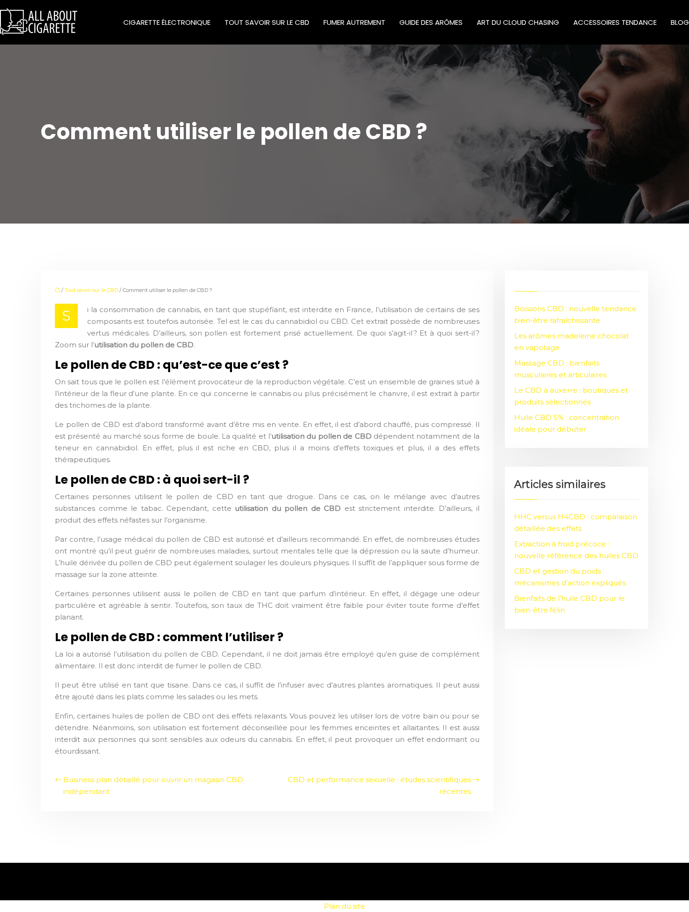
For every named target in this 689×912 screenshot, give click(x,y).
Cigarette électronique (166, 22)
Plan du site (344, 906)
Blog (680, 22)
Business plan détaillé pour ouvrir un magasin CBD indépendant (153, 785)
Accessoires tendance (615, 22)
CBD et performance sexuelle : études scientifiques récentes (379, 785)
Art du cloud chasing (518, 22)
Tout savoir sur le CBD (267, 22)
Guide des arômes (431, 22)
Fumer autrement (354, 22)
